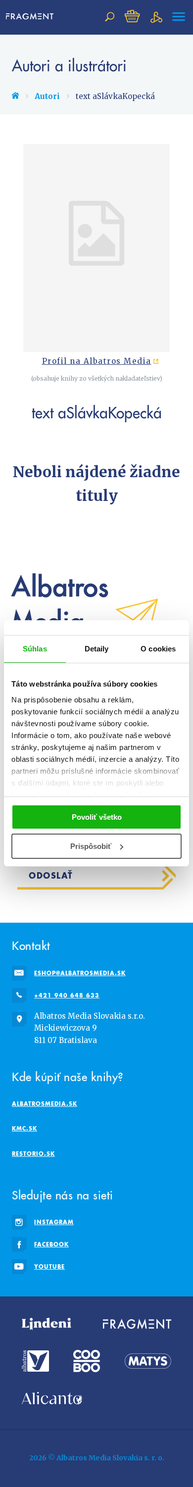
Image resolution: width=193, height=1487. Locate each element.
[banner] (33, 17)
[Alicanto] (52, 1398)
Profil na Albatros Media (96, 361)
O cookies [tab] (158, 648)
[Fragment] (137, 1324)
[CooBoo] (86, 1361)
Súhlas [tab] (35, 648)
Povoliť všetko (97, 817)
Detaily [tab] (97, 648)
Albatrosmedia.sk (44, 1103)
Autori (47, 96)
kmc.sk (24, 1128)
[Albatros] (35, 1361)
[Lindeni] (46, 1324)
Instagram (54, 1222)
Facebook (51, 1244)
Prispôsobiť (90, 846)
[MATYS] (148, 1361)
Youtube (49, 1266)
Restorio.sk (33, 1153)
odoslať (51, 875)
